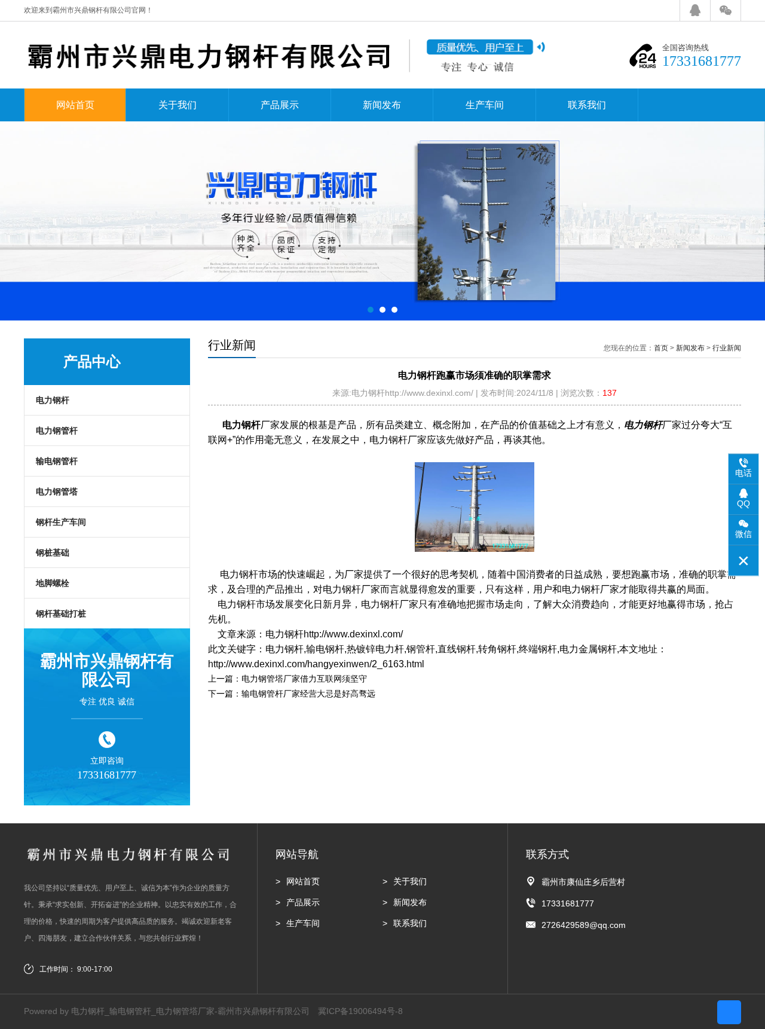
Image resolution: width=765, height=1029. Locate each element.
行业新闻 (726, 348)
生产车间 (485, 105)
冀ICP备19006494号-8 (360, 1011)
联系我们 (587, 105)
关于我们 (177, 105)
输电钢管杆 (57, 461)
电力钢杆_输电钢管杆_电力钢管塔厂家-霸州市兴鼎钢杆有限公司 (190, 1011)
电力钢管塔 (57, 491)
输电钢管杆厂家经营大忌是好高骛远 (308, 693)
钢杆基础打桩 (61, 613)
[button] (371, 310)
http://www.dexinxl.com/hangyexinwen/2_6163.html (316, 664)
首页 (661, 348)
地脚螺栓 (52, 583)
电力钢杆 (52, 400)
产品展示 (280, 105)
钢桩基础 (52, 552)
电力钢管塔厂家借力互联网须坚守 (304, 678)
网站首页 (75, 105)
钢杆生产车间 (61, 522)
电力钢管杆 (57, 430)
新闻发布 (382, 105)
